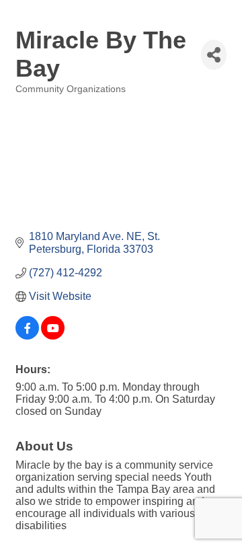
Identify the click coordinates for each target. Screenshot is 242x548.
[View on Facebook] (27, 336)
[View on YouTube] (53, 336)
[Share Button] (214, 55)
